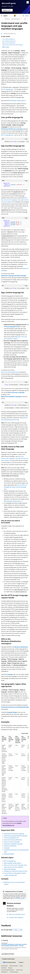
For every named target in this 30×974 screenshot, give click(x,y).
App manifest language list (9, 41)
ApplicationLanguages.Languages (13, 844)
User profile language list (8, 39)
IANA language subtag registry (16, 100)
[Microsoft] (15, 16)
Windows (7, 19)
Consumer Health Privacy (7, 970)
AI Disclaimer (4, 965)
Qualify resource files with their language (12, 44)
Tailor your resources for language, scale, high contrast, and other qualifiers (15, 200)
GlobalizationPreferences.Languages (14, 834)
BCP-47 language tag (7, 89)
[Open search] (23, 15)
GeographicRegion (9, 854)
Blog (21, 965)
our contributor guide (18, 898)
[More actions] (27, 19)
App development (15, 19)
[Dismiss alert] (28, 2)
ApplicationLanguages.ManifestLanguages (15, 836)
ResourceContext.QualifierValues (10, 372)
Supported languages (10, 869)
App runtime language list (8, 43)
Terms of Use (19, 970)
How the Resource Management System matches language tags (15, 487)
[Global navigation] (1, 15)
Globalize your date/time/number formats (15, 871)
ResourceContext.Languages (12, 842)
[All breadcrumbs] (2, 19)
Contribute (3, 968)
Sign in (27, 15)
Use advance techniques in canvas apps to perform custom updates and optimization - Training (14, 945)
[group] (15, 141)
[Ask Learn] (25, 19)
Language (6, 848)
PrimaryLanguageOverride (11, 838)
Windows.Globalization (10, 846)
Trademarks (4, 972)
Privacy (10, 968)
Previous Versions (13, 965)
